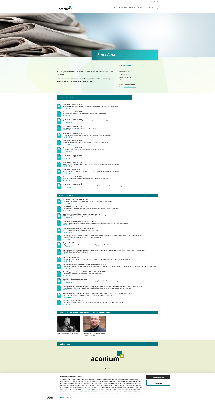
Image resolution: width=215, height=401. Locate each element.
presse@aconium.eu (130, 87)
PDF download (67, 108)
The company (148, 8)
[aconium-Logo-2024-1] (107, 365)
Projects (139, 8)
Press (146, 1)
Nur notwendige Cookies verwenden (158, 382)
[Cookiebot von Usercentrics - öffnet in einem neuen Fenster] (49, 397)
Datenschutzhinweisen (92, 391)
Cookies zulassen (158, 377)
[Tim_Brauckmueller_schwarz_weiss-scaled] (68, 332)
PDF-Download (67, 144)
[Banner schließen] (174, 375)
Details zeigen (64, 397)
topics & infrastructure (120, 8)
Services (132, 8)
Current (150, 1)
